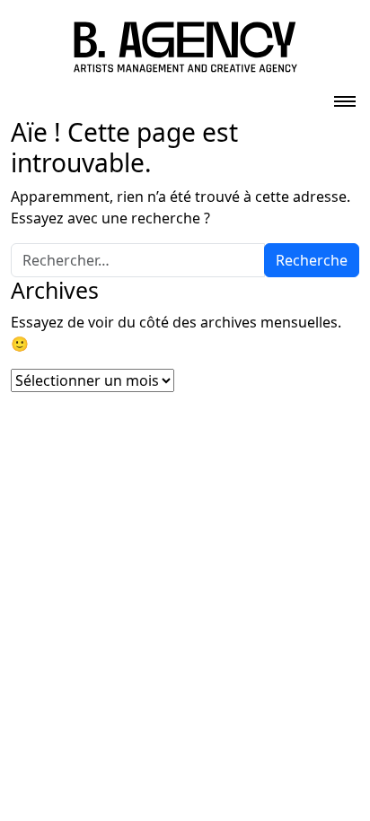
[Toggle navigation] (345, 96)
